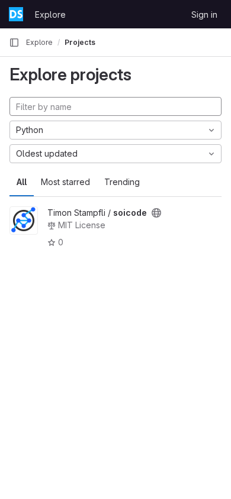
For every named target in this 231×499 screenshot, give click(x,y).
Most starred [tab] (65, 182)
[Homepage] (16, 14)
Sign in (204, 14)
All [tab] (22, 182)
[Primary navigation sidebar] (14, 42)
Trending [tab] (122, 182)
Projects (80, 42)
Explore (50, 14)
